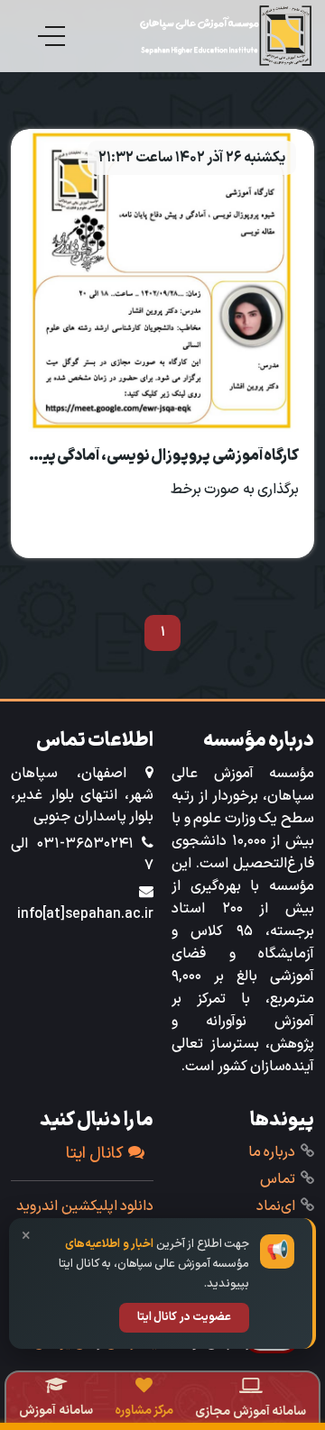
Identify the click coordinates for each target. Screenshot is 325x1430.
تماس (277, 1179)
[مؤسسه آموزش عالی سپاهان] (225, 35)
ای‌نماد (275, 1206)
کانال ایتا (95, 1153)
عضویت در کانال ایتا (184, 1317)
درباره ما (272, 1152)
